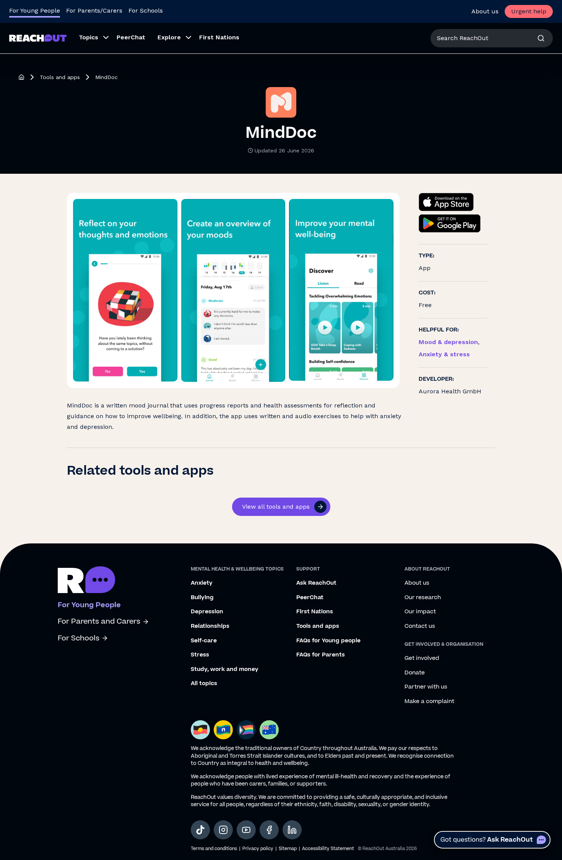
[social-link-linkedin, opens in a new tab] (292, 829)
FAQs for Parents (320, 655)
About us (485, 11)
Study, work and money (224, 669)
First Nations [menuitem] (219, 37)
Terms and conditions (214, 848)
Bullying (202, 597)
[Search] (541, 38)
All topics (204, 683)
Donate (414, 673)
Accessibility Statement (328, 848)
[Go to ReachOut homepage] (38, 38)
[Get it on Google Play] (450, 223)
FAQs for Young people (328, 641)
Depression (207, 612)
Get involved (421, 658)
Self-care (204, 641)
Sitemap (288, 848)
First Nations (314, 612)
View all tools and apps (276, 506)
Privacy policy (257, 848)
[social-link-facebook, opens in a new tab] (269, 829)
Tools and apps (60, 77)
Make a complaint (429, 701)
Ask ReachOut (316, 583)
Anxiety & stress (444, 354)
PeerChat (309, 597)
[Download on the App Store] (446, 202)
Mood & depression (448, 342)
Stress (200, 655)
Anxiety (202, 583)
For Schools (145, 10)
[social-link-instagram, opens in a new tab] (223, 829)
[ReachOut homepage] (21, 77)
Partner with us (425, 687)
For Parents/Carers (94, 10)
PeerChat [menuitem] (131, 37)
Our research (422, 597)
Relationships (210, 626)
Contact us (419, 626)
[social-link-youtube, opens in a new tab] (246, 829)
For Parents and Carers (99, 621)
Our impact (420, 612)
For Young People (34, 10)
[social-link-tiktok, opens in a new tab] (200, 829)
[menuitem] (91, 38)
